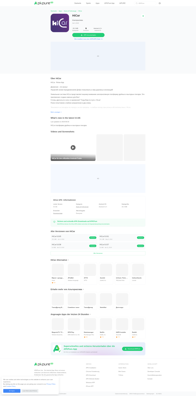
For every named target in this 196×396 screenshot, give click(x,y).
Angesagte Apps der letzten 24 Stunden (70, 314)
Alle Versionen (98, 253)
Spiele (88, 3)
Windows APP (90, 382)
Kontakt (150, 379)
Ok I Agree (12, 391)
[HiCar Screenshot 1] (109, 147)
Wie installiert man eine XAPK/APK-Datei (87, 39)
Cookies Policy (10, 386)
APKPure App (109, 3)
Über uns (150, 368)
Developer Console (154, 371)
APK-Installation (91, 368)
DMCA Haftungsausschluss (137, 393)
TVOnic (120, 375)
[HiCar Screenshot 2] (137, 147)
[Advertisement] (98, 56)
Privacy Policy (51, 384)
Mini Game (121, 371)
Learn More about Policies (30, 391)
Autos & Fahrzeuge (70, 11)
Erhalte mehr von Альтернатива (66, 289)
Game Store (122, 368)
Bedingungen (150, 393)
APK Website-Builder (92, 379)
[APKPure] (43, 3)
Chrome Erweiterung (92, 371)
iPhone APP (90, 386)
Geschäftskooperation (155, 375)
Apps (97, 3)
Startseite (77, 3)
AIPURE (122, 3)
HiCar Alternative (59, 260)
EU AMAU (159, 393)
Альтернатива (77, 20)
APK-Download (91, 375)
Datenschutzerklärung (121, 393)
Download (92, 237)
